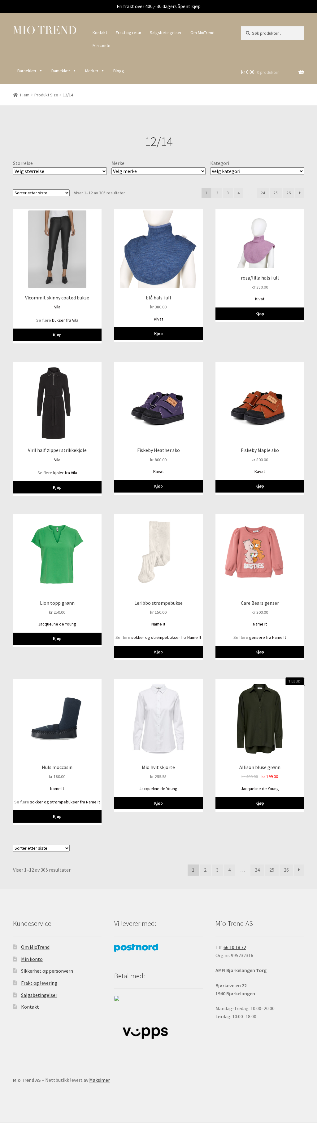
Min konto (102, 45)
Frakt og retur (128, 32)
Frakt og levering (39, 983)
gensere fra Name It (267, 637)
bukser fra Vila (65, 320)
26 (288, 193)
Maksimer (99, 1080)
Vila (57, 307)
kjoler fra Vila (65, 472)
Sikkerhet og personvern (47, 971)
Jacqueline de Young (57, 624)
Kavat (158, 471)
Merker (91, 70)
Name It (158, 624)
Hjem (24, 95)
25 (275, 193)
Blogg (118, 70)
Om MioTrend (202, 32)
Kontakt (100, 32)
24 (263, 193)
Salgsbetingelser (166, 32)
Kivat (158, 319)
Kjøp (57, 335)
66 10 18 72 (235, 947)
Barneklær (27, 70)
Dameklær (60, 70)
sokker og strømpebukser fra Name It (166, 637)
